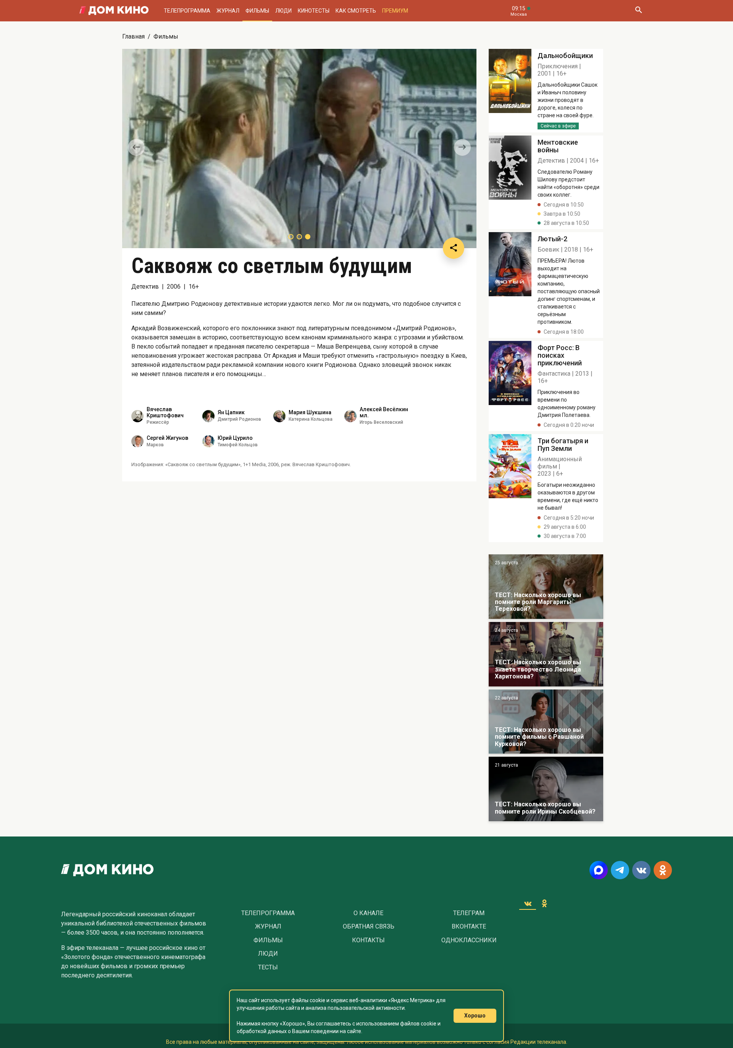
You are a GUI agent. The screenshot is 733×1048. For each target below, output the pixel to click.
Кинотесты (313, 11)
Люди (283, 11)
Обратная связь (368, 926)
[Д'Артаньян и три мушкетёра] (546, 586)
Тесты (268, 967)
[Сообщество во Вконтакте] (641, 870)
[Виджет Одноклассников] (544, 903)
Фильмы (257, 11)
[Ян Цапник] (208, 416)
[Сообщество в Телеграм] (620, 870)
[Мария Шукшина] (279, 416)
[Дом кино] (114, 10)
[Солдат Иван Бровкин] (546, 654)
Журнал (227, 11)
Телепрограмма (187, 11)
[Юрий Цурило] (208, 441)
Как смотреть (356, 11)
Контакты (368, 940)
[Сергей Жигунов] (137, 441)
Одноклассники (469, 940)
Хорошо (475, 1015)
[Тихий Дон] (546, 789)
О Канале (368, 913)
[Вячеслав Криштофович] (137, 416)
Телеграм (468, 913)
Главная (133, 36)
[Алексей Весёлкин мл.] (350, 416)
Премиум (395, 11)
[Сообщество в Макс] (598, 870)
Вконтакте (469, 926)
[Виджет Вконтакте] (527, 903)
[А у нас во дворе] (546, 722)
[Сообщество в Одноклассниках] (663, 870)
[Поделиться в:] (453, 248)
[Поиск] (638, 11)
